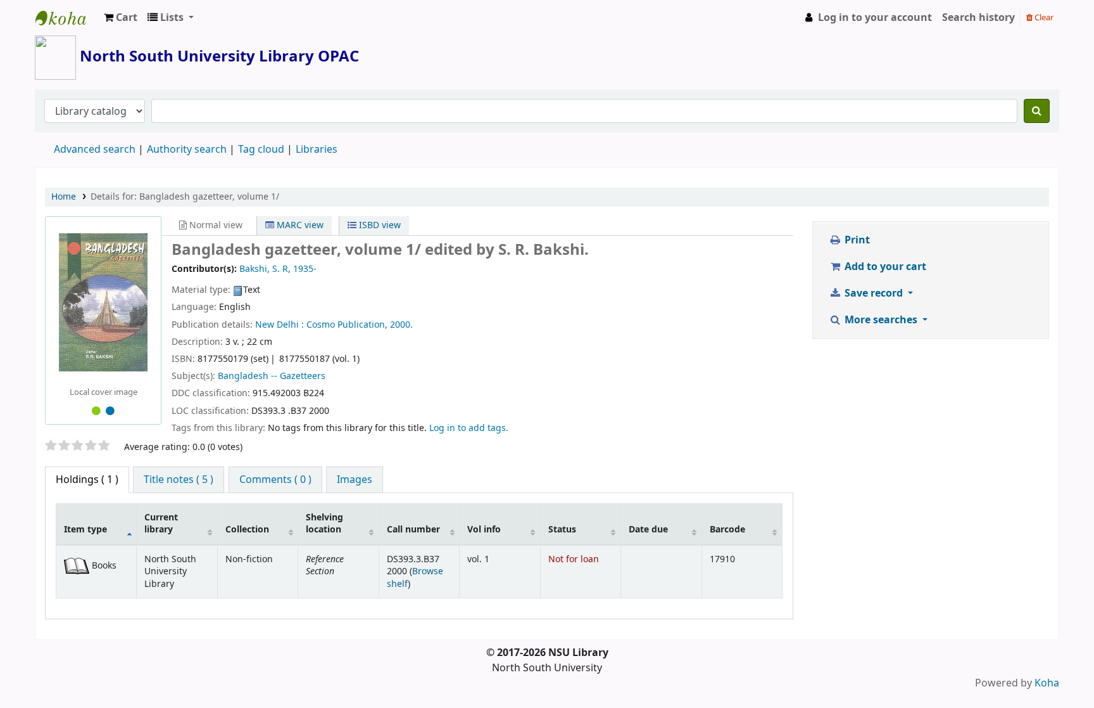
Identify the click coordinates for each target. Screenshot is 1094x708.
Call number (413, 529)
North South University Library (67, 17)
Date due (648, 529)
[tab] (178, 480)
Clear (1043, 17)
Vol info (484, 529)
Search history (978, 17)
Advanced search (94, 149)
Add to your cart (884, 266)
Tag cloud (261, 149)
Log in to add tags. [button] (468, 428)
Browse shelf (415, 577)
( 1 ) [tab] (87, 479)
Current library (161, 523)
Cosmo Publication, (346, 324)
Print (856, 240)
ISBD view (378, 225)
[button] (120, 17)
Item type (85, 529)
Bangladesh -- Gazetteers (271, 376)
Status (562, 529)
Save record (873, 293)
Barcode (727, 529)
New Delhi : (279, 324)
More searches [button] (881, 320)
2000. (401, 324)
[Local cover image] (103, 302)
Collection (247, 529)
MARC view (299, 225)
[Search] (1037, 111)
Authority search (187, 149)
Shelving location (324, 523)
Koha (1046, 683)
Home (63, 196)
